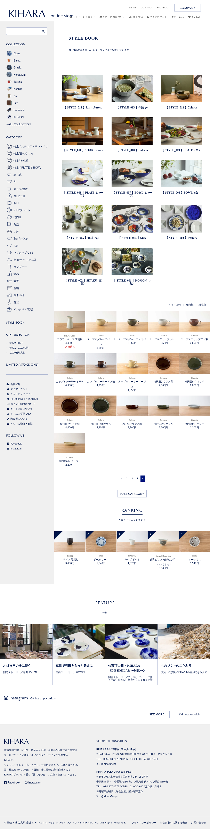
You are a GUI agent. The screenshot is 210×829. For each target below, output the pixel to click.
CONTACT (147, 7)
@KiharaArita (108, 764)
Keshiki (18, 88)
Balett (17, 60)
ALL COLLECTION (19, 124)
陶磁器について (19, 418)
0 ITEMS (178, 16)
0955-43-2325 (111, 759)
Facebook (16, 443)
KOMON (19, 117)
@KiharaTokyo (109, 796)
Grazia (17, 67)
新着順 (202, 304)
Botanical (19, 110)
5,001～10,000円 (19, 347)
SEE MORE (156, 714)
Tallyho (18, 81)
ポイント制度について (22, 404)
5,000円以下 (16, 342)
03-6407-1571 (111, 786)
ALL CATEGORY (133, 493)
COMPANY (187, 8)
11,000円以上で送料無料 (24, 399)
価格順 (190, 304)
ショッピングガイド (83, 16)
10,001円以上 (17, 352)
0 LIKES (196, 16)
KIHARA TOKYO (105, 771)
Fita (16, 103)
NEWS (133, 7)
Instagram (16, 448)
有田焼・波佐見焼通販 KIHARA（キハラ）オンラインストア (40, 822)
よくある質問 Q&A (20, 413)
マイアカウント (158, 16)
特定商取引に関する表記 (173, 822)
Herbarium (20, 74)
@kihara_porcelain (43, 698)
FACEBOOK (163, 7)
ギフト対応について (21, 408)
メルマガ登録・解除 (21, 423)
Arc (16, 96)
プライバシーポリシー (144, 822)
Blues (17, 53)
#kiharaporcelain (190, 714)
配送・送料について (113, 16)
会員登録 (137, 16)
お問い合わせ (198, 822)
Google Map (128, 749)
